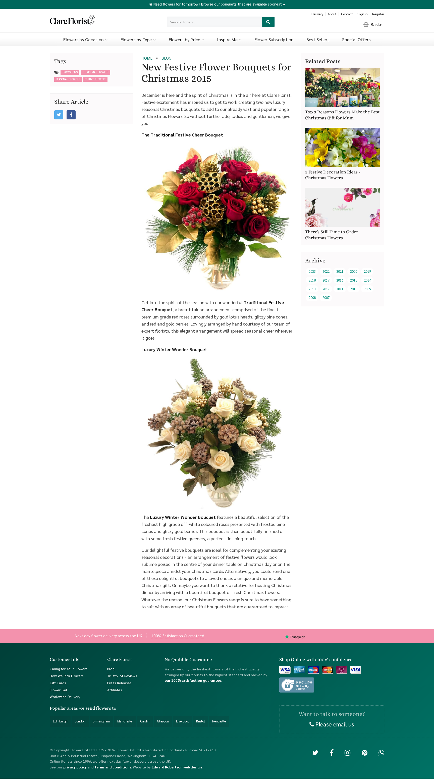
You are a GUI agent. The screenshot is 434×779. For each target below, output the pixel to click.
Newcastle (219, 721)
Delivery (317, 14)
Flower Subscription (274, 39)
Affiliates (114, 690)
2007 (326, 298)
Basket (377, 24)
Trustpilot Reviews (122, 675)
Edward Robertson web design (177, 767)
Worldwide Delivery (65, 697)
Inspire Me (228, 39)
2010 (353, 289)
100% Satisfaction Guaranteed (177, 635)
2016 (339, 280)
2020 (353, 271)
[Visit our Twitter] (315, 752)
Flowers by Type (137, 39)
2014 (367, 280)
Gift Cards (58, 682)
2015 (353, 280)
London (80, 721)
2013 (312, 289)
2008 (312, 298)
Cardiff (145, 721)
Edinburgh (60, 721)
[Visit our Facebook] (332, 752)
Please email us (334, 724)
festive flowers (95, 79)
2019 (367, 271)
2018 (312, 280)
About (332, 14)
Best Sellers (318, 39)
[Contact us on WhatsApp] (381, 752)
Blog (111, 668)
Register (378, 14)
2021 (339, 271)
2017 (326, 280)
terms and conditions (113, 767)
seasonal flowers (68, 79)
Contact (347, 14)
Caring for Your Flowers (68, 668)
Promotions (70, 72)
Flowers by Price (185, 39)
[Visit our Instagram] (347, 752)
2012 (326, 289)
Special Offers (356, 39)
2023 (312, 271)
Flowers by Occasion (84, 39)
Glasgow (163, 721)
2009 (367, 289)
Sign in (362, 14)
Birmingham (101, 721)
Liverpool (182, 721)
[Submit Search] (268, 22)
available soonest (268, 4)
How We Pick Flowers (67, 675)
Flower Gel (58, 690)
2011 (339, 289)
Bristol (200, 721)
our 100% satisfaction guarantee (193, 680)
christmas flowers (96, 72)
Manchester (125, 721)
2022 (326, 271)
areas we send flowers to (91, 708)
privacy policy (75, 767)
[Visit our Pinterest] (364, 752)
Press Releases (119, 682)
